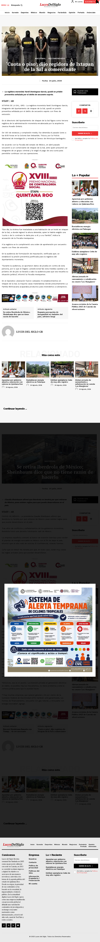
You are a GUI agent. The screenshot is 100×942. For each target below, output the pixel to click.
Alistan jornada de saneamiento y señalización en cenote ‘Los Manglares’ (84, 279)
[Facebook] (79, 111)
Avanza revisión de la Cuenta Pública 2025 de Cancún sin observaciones (85, 306)
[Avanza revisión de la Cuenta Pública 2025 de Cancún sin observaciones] (85, 293)
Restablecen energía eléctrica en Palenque (81, 227)
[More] (91, 111)
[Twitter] (13, 925)
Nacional (40, 59)
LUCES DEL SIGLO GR (29, 331)
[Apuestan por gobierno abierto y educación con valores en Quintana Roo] (85, 188)
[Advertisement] (85, 158)
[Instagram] (9, 925)
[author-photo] (3, 387)
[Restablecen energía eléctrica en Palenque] (85, 216)
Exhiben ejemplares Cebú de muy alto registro (84, 252)
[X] (85, 111)
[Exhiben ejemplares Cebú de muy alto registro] (85, 241)
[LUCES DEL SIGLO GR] (8, 332)
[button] (17, 5)
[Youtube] (18, 925)
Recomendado (56, 59)
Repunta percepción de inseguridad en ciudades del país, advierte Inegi (50, 314)
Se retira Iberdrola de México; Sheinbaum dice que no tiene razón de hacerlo (16, 314)
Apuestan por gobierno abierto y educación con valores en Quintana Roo (83, 201)
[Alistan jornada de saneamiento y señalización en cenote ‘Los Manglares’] (85, 266)
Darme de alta (84, 133)
